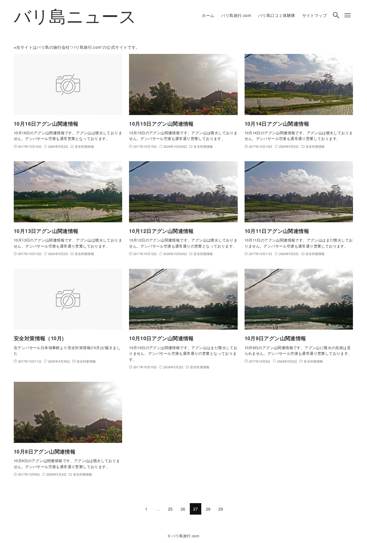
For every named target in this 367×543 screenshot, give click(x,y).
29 (220, 509)
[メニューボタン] (347, 15)
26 (183, 509)
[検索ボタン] (336, 15)
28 (208, 509)
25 (170, 509)
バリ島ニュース (75, 15)
